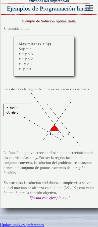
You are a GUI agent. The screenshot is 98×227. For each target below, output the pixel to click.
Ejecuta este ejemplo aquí (49, 198)
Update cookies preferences (22, 225)
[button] (89, 8)
